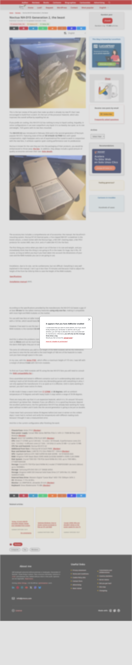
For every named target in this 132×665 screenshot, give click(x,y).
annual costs (67, 338)
